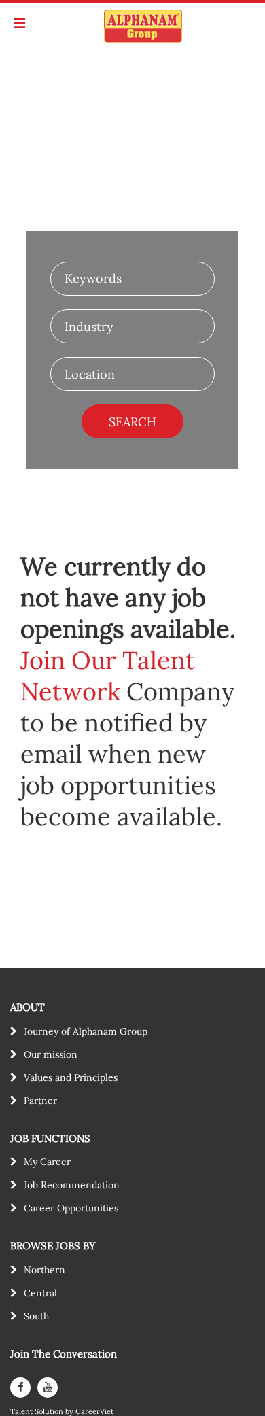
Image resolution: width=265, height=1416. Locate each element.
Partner (40, 1100)
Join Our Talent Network (107, 675)
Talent (22, 1411)
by (70, 1411)
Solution (50, 1411)
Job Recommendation (72, 1185)
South (36, 1316)
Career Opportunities (71, 1208)
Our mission (50, 1054)
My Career (47, 1162)
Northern (44, 1270)
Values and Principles (71, 1077)
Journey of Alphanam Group (85, 1031)
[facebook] (20, 1387)
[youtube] (47, 1387)
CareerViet (94, 1411)
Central (40, 1293)
